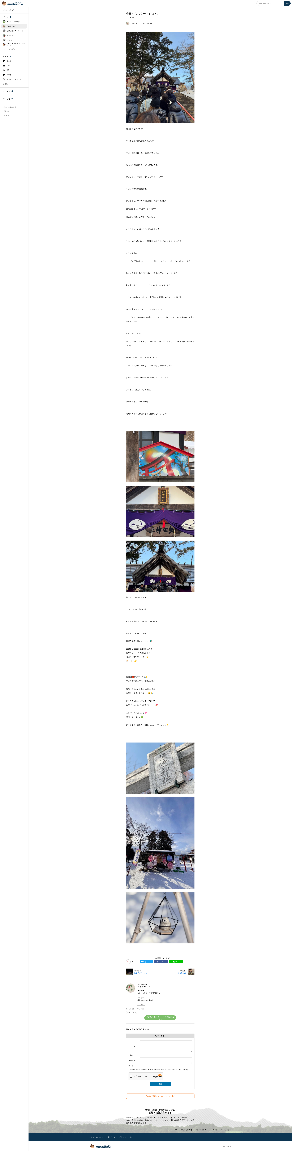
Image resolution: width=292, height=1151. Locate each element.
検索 (287, 3)
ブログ (5, 17)
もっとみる (141, 1005)
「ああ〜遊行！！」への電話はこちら (160, 1017)
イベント (6, 91)
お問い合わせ (111, 1137)
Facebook (162, 962)
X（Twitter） (147, 962)
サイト (131, 1065)
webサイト (131, 1012)
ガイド (5, 56)
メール (132, 1060)
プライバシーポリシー (126, 1137)
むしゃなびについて (96, 1137)
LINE (177, 962)
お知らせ (6, 98)
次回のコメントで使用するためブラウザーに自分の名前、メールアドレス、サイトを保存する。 (161, 1069)
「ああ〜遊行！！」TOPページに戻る (160, 1096)
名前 (131, 1055)
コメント (132, 1046)
